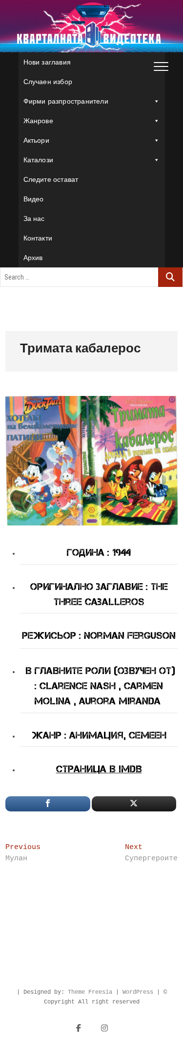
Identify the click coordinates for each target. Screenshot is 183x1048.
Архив (33, 258)
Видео (33, 199)
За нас (34, 218)
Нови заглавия (47, 62)
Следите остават (51, 179)
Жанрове (38, 121)
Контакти (38, 238)
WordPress (137, 992)
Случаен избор (48, 82)
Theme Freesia (90, 992)
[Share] (47, 803)
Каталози (38, 160)
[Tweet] (134, 803)
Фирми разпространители (65, 101)
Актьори (36, 140)
